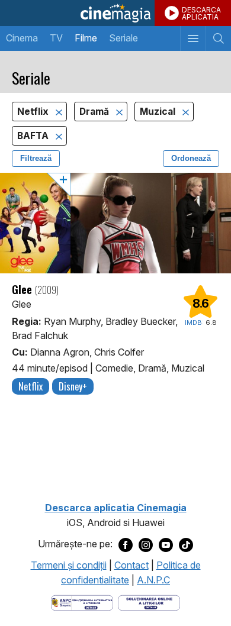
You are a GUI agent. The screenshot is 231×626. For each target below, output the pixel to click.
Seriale (123, 38)
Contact (131, 565)
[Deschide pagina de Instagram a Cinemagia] (146, 544)
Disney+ (73, 386)
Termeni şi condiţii (69, 565)
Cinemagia (115, 13)
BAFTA (34, 135)
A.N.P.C (153, 580)
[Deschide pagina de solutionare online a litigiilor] (149, 602)
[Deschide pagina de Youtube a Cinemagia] (166, 544)
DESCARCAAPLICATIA (201, 13)
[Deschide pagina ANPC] (82, 602)
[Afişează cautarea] (218, 38)
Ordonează (191, 158)
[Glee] (115, 223)
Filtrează (36, 158)
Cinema (22, 38)
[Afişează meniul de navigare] (193, 38)
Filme (86, 38)
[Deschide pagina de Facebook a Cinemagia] (125, 544)
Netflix (34, 111)
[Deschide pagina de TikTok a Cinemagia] (186, 544)
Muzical (159, 111)
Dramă (95, 111)
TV (56, 38)
